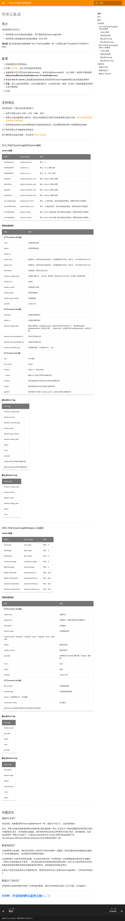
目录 (99, 13)
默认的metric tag (106, 42)
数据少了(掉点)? (105, 74)
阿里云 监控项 (40, 135)
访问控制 (13, 68)
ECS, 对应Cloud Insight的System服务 (108, 28)
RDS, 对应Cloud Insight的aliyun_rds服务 (108, 46)
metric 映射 (104, 32)
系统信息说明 (105, 35)
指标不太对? (103, 67)
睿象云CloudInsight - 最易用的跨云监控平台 (17, 918)
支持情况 (100, 23)
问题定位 (100, 64)
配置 (99, 20)
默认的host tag (106, 39)
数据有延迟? (103, 70)
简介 (99, 17)
